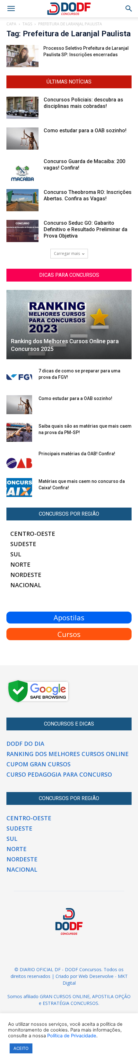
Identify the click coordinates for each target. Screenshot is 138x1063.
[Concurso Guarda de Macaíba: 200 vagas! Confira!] (22, 169)
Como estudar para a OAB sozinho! (85, 130)
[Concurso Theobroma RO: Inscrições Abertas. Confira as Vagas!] (22, 200)
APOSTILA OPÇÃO (111, 996)
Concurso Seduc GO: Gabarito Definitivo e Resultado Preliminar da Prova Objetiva (85, 229)
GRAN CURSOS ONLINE (65, 996)
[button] (129, 8)
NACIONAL (25, 585)
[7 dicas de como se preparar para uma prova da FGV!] (19, 377)
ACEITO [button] (21, 1048)
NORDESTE (25, 575)
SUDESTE (23, 544)
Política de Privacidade (71, 1036)
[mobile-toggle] (11, 8)
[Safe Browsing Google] (38, 702)
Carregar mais (67, 253)
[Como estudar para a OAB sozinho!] (22, 138)
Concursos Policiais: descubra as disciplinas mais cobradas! (83, 103)
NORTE (20, 564)
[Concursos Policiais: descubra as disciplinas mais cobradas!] (22, 108)
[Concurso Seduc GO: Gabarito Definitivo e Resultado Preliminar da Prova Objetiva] (22, 231)
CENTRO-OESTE (32, 533)
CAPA (11, 24)
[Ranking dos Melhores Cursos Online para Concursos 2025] (69, 324)
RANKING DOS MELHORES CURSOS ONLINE (67, 754)
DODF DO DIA (25, 743)
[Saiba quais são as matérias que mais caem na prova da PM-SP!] (19, 432)
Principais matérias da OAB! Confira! (77, 453)
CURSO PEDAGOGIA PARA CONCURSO (59, 774)
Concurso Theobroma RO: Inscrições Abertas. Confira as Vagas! (88, 195)
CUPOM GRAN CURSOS (38, 764)
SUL (15, 554)
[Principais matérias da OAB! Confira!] (19, 460)
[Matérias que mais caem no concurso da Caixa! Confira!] (19, 487)
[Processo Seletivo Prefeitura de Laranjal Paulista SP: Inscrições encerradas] (22, 56)
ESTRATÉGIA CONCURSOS (70, 1003)
